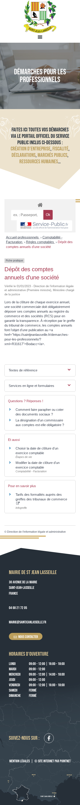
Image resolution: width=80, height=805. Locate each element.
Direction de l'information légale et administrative (36, 531)
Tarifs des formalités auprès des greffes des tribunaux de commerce (41, 497)
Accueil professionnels (23, 237)
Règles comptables (40, 242)
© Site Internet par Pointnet (52, 761)
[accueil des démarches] (40, 205)
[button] (40, 36)
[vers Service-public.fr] (44, 225)
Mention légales (19, 761)
